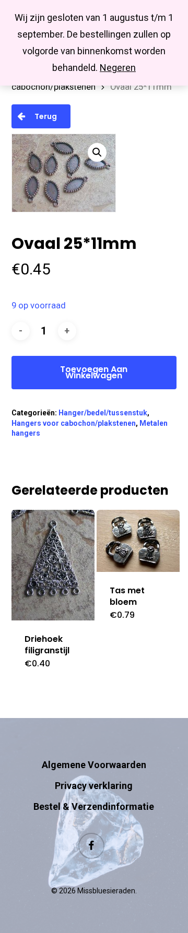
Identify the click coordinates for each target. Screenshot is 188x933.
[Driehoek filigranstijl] (53, 565)
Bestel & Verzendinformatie (93, 806)
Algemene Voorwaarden (94, 764)
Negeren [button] (118, 67)
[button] (97, 152)
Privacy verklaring (94, 785)
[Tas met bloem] (138, 541)
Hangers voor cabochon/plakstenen (73, 423)
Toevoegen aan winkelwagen (93, 372)
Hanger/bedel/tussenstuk (102, 413)
